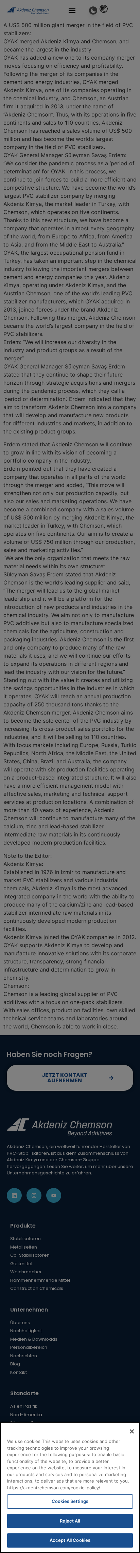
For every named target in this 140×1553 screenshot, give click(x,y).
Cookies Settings (70, 1501)
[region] (70, 1487)
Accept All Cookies (70, 1540)
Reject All (70, 1521)
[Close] (131, 1431)
